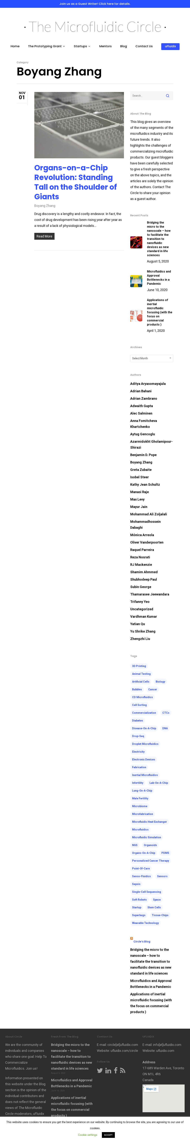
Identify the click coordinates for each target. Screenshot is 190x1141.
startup (136, 907)
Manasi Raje (139, 492)
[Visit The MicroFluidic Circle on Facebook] (116, 1071)
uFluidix (170, 46)
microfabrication (142, 814)
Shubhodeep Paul (143, 579)
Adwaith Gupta (141, 406)
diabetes (137, 720)
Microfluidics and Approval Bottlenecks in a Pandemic (151, 984)
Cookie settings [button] (87, 1135)
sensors (162, 876)
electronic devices (143, 759)
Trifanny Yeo (140, 602)
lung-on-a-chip (142, 790)
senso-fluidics (141, 876)
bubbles (137, 689)
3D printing (139, 666)
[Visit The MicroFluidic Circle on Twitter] (100, 1071)
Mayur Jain (138, 507)
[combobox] (151, 358)
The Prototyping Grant (45, 46)
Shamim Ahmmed (144, 572)
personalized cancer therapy (150, 860)
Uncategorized (141, 609)
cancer (152, 689)
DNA (165, 728)
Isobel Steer (139, 477)
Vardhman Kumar (143, 616)
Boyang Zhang (44, 206)
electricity (138, 751)
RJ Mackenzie (141, 565)
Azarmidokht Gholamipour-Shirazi (151, 444)
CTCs (165, 712)
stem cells (154, 907)
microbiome (139, 806)
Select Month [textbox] (140, 358)
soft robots (139, 899)
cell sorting (139, 705)
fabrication (139, 767)
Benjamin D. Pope (143, 455)
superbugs (138, 915)
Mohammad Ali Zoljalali (148, 514)
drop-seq (138, 736)
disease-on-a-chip (144, 728)
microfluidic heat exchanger (149, 821)
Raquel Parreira (142, 550)
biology (160, 681)
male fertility (140, 798)
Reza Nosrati (140, 557)
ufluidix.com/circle (124, 1051)
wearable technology (145, 923)
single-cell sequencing (146, 891)
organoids (150, 845)
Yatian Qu (137, 624)
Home (15, 46)
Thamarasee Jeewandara (149, 594)
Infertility (137, 782)
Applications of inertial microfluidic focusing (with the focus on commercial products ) (151, 1003)
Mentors (105, 46)
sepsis (136, 884)
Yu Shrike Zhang (142, 631)
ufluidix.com (165, 1051)
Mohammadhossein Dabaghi (145, 524)
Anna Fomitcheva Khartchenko (143, 424)
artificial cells (140, 681)
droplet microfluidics (145, 743)
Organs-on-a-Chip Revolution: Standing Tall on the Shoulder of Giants (75, 182)
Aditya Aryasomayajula (148, 384)
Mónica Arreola (142, 535)
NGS (134, 845)
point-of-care (141, 868)
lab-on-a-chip (159, 782)
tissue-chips (160, 915)
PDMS (165, 852)
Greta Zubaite (141, 470)
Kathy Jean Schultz (145, 484)
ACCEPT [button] (108, 1135)
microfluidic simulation (146, 837)
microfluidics (140, 829)
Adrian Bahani (141, 391)
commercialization (144, 712)
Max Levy (137, 499)
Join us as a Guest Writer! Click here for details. (94, 4)
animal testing (141, 673)
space (157, 899)
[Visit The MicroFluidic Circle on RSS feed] (122, 1071)
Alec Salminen (141, 413)
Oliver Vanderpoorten (146, 542)
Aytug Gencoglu (142, 434)
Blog (123, 46)
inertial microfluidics (145, 775)
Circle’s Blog (141, 941)
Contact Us (144, 46)
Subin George (140, 587)
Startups (80, 46)
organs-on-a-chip (143, 852)
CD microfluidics (142, 697)
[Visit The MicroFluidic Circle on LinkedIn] (108, 1071)
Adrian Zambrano (143, 398)
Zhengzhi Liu (140, 639)
